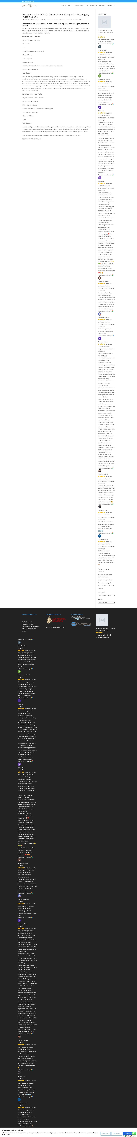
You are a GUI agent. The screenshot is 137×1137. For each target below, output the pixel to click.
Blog (69, 5)
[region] (68, 1132)
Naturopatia (69, 20)
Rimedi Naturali (80, 20)
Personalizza (105, 1133)
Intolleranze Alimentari (59, 20)
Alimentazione (49, 20)
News (74, 20)
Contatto (109, 5)
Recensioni (102, 5)
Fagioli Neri (101, 572)
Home (62, 5)
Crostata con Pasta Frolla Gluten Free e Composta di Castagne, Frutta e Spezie (55, 15)
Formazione (93, 5)
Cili (87, 5)
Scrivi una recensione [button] (104, 42)
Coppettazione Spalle (104, 583)
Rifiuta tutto (117, 1133)
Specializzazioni (78, 5)
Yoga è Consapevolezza (105, 580)
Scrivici (24, 631)
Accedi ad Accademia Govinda (55, 627)
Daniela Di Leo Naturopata (30, 20)
